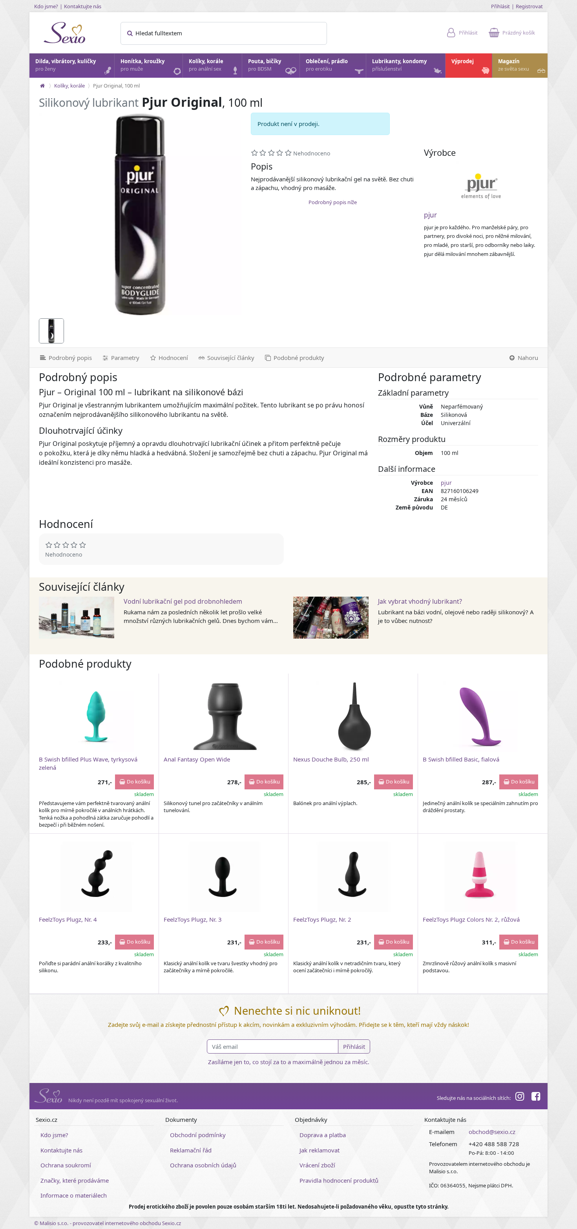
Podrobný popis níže (333, 202)
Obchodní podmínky (198, 1135)
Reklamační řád (191, 1150)
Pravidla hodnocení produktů (338, 1180)
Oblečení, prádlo (327, 65)
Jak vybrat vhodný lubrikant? (420, 601)
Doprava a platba (322, 1135)
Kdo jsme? (46, 6)
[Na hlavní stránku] (42, 85)
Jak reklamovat (319, 1150)
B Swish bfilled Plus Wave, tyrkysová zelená (88, 763)
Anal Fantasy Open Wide (197, 759)
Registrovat (529, 6)
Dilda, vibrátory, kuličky (65, 65)
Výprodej (462, 61)
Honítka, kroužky (142, 65)
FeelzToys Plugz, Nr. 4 (68, 919)
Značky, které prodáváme (74, 1180)
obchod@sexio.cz (492, 1132)
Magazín (513, 65)
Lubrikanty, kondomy (399, 65)
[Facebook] (536, 1097)
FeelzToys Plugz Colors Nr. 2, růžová (471, 919)
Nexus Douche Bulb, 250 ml (331, 759)
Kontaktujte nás (82, 6)
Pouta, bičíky (264, 65)
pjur (430, 214)
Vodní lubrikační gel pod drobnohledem (183, 601)
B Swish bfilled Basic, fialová (461, 759)
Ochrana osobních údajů (203, 1165)
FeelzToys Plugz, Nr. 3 (193, 919)
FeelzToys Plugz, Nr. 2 (322, 919)
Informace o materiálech (73, 1195)
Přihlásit (500, 6)
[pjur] (481, 186)
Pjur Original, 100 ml (116, 85)
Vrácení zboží (317, 1165)
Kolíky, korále (206, 65)
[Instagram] (520, 1097)
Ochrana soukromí (65, 1165)
